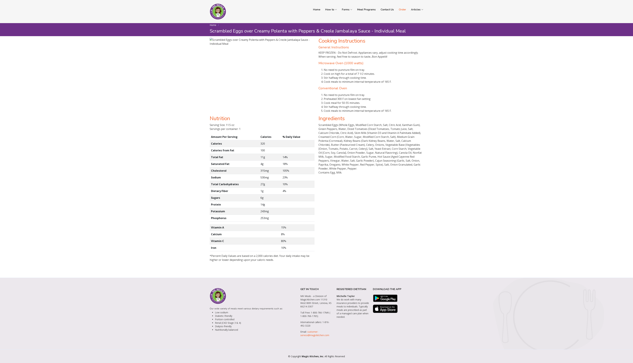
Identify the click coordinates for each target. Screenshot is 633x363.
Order (402, 9)
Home (316, 9)
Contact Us (387, 9)
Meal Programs (366, 9)
